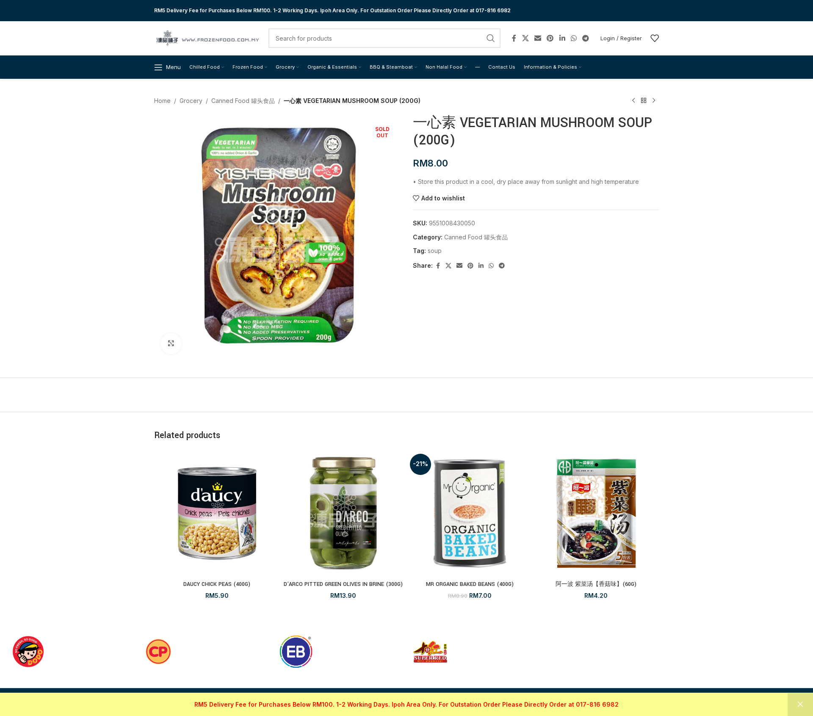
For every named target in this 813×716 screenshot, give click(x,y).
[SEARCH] (491, 38)
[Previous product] (633, 101)
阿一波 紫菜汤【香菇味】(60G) (596, 584)
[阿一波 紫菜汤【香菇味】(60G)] (596, 514)
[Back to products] (644, 101)
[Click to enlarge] (171, 343)
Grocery (191, 100)
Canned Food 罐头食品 (243, 100)
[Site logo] (207, 37)
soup (435, 250)
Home (162, 100)
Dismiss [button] (800, 704)
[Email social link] (537, 38)
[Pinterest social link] (550, 38)
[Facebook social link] (514, 38)
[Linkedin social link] (562, 38)
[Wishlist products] (654, 38)
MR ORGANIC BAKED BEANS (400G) (470, 584)
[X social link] (525, 38)
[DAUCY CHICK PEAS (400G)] (217, 514)
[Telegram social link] (586, 38)
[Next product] (654, 101)
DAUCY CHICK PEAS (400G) (216, 584)
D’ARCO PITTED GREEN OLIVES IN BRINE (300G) (343, 584)
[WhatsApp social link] (573, 38)
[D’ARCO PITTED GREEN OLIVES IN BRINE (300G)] (343, 514)
